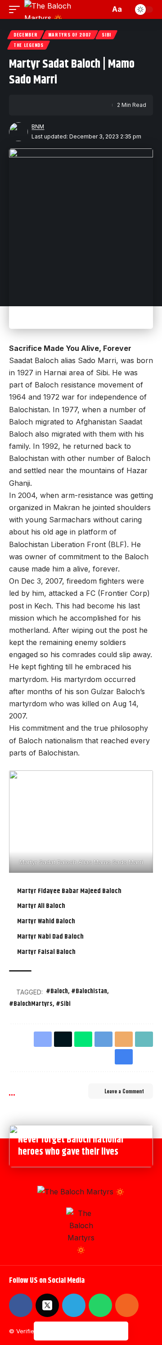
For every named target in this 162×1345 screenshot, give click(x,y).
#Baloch (57, 991)
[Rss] (127, 1305)
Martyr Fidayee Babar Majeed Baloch (69, 891)
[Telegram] (74, 1305)
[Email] (57, 105)
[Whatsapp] (100, 1305)
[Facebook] (20, 1305)
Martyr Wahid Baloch (46, 921)
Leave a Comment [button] (124, 1091)
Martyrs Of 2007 (70, 34)
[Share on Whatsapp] (83, 1039)
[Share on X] (43, 105)
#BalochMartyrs (31, 1004)
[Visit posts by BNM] (18, 131)
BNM (38, 126)
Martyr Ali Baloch (41, 906)
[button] (16, 9)
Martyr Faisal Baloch (46, 952)
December (26, 34)
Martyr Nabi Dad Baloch (50, 936)
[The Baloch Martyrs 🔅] (60, 9)
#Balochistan (89, 991)
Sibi (106, 34)
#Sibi (63, 1004)
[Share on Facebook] (29, 105)
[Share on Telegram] (103, 1039)
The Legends (29, 44)
